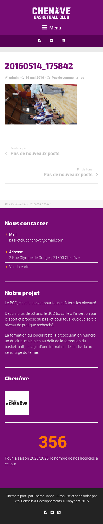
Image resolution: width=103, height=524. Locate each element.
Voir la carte (19, 266)
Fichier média (18, 204)
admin (14, 77)
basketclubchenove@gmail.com (36, 240)
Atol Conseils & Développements (38, 501)
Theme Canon (44, 496)
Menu (54, 27)
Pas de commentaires (68, 77)
